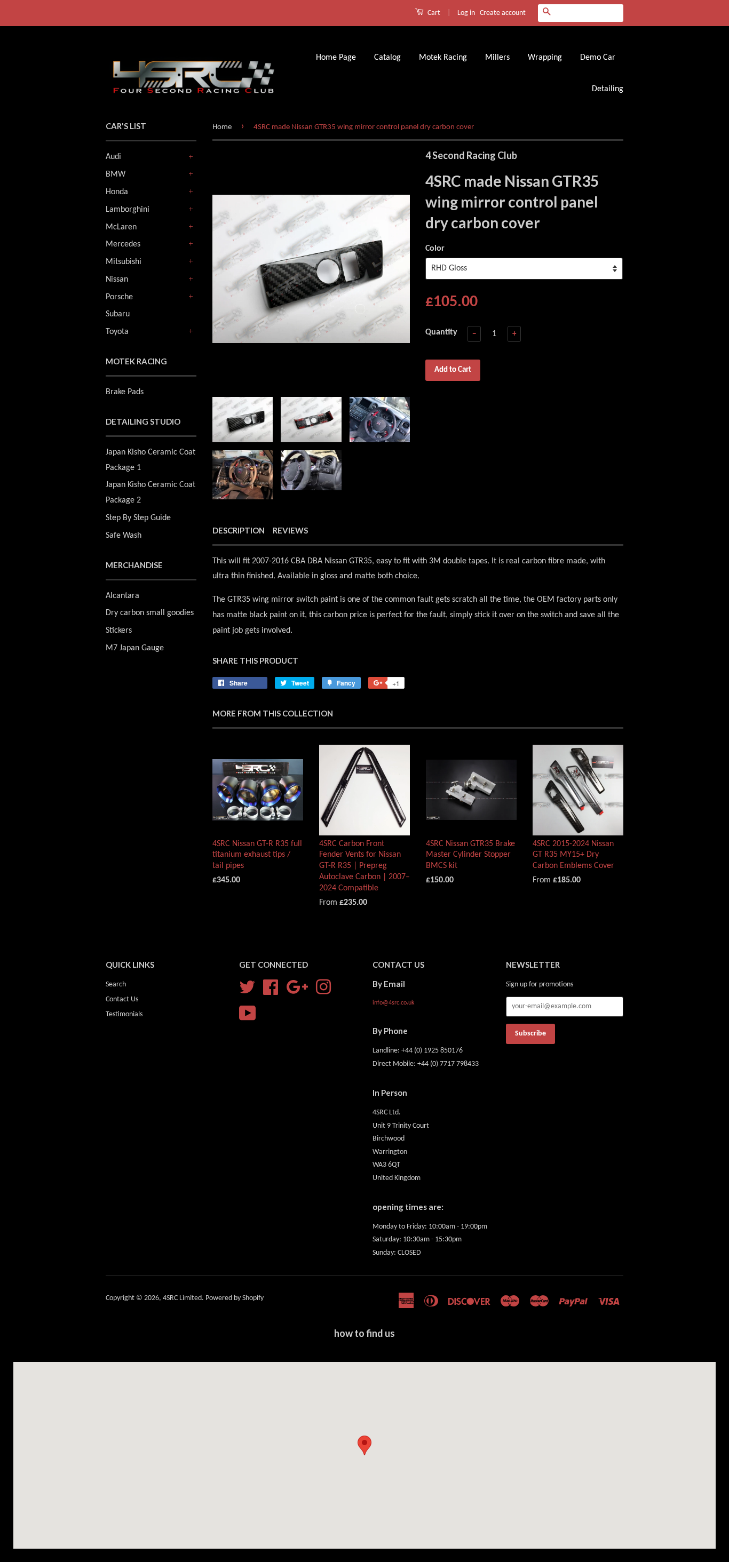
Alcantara (122, 596)
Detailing (607, 89)
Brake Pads (125, 392)
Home (222, 127)
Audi (113, 157)
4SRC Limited (182, 1298)
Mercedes (123, 244)
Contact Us (122, 999)
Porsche (119, 297)
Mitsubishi (123, 262)
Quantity (441, 332)
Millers (497, 57)
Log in (466, 13)
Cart (433, 13)
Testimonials (124, 1014)
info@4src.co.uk (393, 1003)
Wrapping (545, 57)
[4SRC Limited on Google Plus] (297, 987)
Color (435, 248)
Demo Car (597, 57)
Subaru (118, 314)
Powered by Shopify (234, 1298)
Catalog (387, 57)
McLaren (121, 227)
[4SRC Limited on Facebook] (271, 987)
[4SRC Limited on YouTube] (247, 1013)
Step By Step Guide (138, 518)
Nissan (117, 279)
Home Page (336, 57)
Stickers (119, 630)
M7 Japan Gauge (135, 648)
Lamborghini (127, 209)
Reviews (290, 530)
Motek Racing (443, 57)
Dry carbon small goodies (150, 613)
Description (238, 530)
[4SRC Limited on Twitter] (247, 987)
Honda (117, 192)
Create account (503, 13)
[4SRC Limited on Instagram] (323, 987)
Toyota (117, 332)
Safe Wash (123, 535)
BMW (115, 174)
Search (116, 984)
